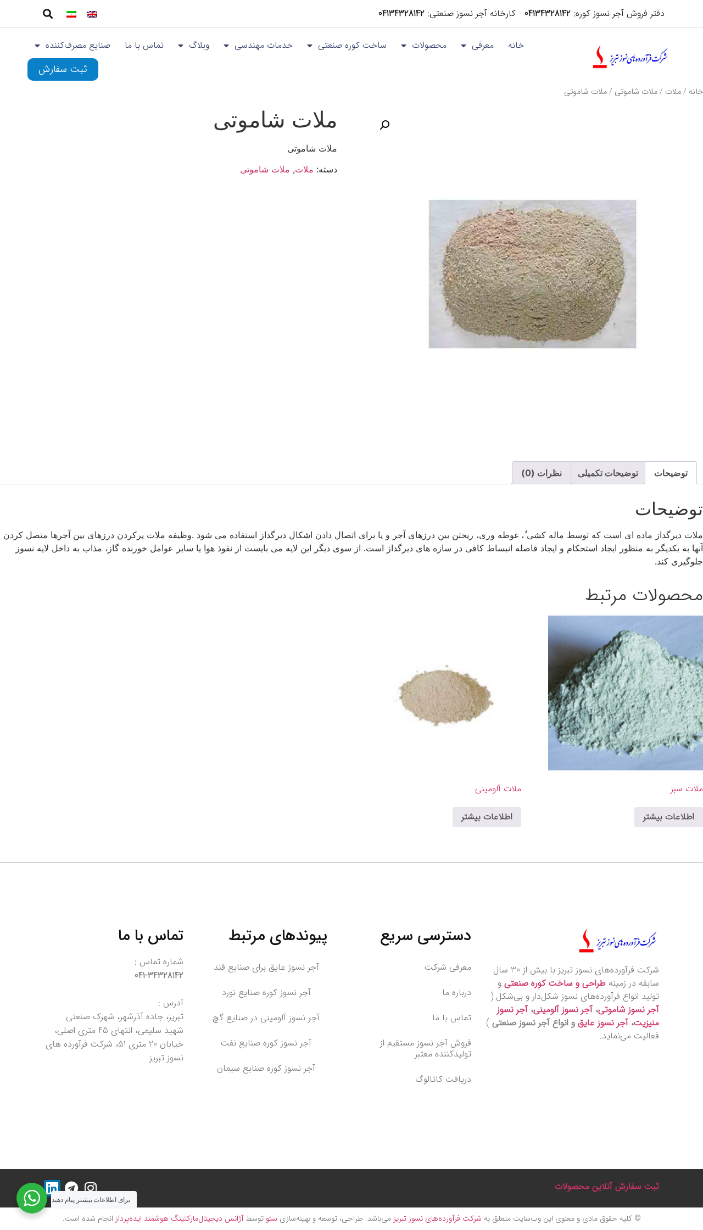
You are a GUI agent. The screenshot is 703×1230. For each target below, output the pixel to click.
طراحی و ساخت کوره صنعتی (555, 983)
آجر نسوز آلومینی (563, 1009)
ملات (673, 92)
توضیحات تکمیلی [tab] (608, 472)
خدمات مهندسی (264, 45)
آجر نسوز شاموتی (628, 1009)
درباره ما (456, 992)
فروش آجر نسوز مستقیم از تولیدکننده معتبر (425, 1048)
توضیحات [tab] (671, 472)
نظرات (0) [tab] (541, 472)
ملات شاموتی (636, 92)
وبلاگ (199, 45)
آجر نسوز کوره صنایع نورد (266, 992)
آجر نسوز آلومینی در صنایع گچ (266, 1018)
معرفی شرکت (448, 967)
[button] (47, 13)
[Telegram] (71, 1188)
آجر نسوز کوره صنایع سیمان (266, 1068)
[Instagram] (90, 1188)
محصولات (429, 45)
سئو (270, 1218)
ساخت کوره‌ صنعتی (352, 45)
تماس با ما (144, 45)
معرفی (483, 45)
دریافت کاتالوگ (443, 1079)
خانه (516, 45)
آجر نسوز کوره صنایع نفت (266, 1043)
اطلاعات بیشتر (668, 817)
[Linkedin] (52, 1188)
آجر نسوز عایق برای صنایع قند (266, 967)
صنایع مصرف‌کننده (78, 45)
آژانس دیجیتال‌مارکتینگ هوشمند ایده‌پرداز (178, 1218)
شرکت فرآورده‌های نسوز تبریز (436, 1218)
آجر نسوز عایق (603, 1023)
